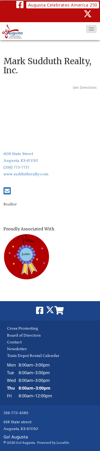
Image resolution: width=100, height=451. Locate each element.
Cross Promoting (22, 328)
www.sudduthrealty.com (25, 174)
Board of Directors (24, 335)
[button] (91, 29)
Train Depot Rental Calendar (33, 355)
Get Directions (85, 87)
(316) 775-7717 (16, 167)
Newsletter (17, 349)
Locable (63, 443)
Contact (14, 342)
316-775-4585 (15, 413)
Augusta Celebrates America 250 (62, 5)
